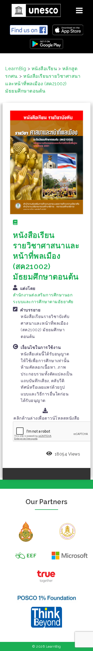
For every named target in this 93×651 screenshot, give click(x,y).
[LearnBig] (34, 9)
